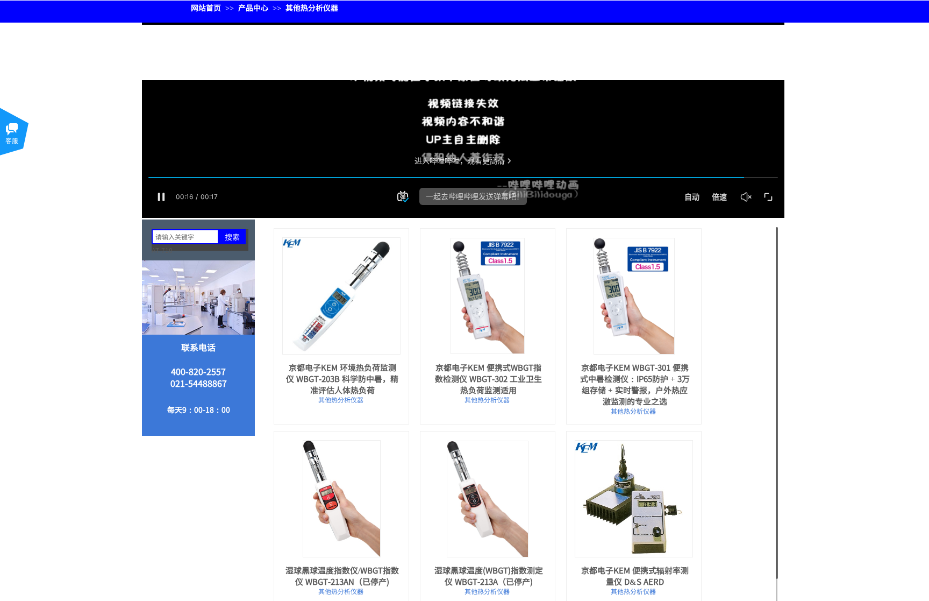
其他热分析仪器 (311, 7)
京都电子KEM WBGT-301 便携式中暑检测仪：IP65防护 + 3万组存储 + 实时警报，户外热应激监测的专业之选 (635, 384)
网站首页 (206, 7)
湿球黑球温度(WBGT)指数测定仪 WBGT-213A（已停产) (488, 575)
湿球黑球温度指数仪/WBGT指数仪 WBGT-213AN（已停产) (342, 575)
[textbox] (185, 236)
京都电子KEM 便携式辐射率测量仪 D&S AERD (635, 575)
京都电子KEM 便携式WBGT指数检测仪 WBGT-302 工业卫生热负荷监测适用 (488, 378)
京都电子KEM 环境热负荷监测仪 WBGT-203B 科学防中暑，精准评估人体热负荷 (342, 378)
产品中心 (253, 7)
